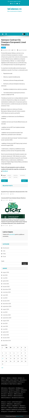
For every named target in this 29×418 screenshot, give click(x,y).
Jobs (4, 250)
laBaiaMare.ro (15, 405)
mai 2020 (5, 329)
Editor (14, 50)
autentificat (12, 234)
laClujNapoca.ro (19, 388)
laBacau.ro (9, 405)
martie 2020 (6, 334)
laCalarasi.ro (14, 8)
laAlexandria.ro (17, 403)
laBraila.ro (10, 407)
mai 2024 (5, 312)
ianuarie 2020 (6, 337)
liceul (10, 177)
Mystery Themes (19, 416)
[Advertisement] (14, 24)
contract (9, 175)
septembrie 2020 (7, 317)
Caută (2, 261)
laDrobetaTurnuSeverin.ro (18, 397)
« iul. (2, 367)
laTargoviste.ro (22, 409)
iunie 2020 (5, 326)
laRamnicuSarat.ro (18, 395)
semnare (15, 177)
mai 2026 (5, 278)
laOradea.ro (4, 395)
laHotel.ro (20, 378)
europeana (22, 175)
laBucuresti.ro (11, 388)
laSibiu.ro (3, 409)
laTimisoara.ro (4, 392)
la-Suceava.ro (4, 382)
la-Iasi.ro (9, 401)
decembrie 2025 (7, 289)
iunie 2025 (5, 295)
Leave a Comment (22, 50)
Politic (4, 253)
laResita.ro (16, 407)
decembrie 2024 (7, 303)
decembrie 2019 (7, 340)
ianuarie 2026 (6, 286)
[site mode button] (23, 34)
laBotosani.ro (4, 407)
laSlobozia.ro (15, 409)
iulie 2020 (5, 323)
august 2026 (6, 272)
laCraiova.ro (12, 390)
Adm (12, 225)
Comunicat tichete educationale (5, 180)
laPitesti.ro (10, 395)
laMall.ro (8, 380)
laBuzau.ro (11, 392)
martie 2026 (6, 283)
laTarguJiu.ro (4, 411)
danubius (15, 175)
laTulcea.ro (20, 411)
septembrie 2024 (7, 306)
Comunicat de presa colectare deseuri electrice (13, 198)
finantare (4, 177)
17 (2, 358)
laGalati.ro (18, 390)
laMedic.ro (9, 378)
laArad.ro (3, 405)
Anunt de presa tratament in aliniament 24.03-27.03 (14, 191)
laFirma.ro (16, 380)
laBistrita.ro (22, 405)
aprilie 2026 (6, 281)
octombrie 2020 (7, 315)
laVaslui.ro (4, 403)
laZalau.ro (25, 411)
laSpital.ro (14, 378)
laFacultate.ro (23, 380)
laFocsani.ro (4, 393)
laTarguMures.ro (12, 411)
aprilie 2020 (6, 332)
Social (3, 47)
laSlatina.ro (9, 409)
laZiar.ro (12, 380)
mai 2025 (5, 298)
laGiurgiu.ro (11, 393)
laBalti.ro (20, 383)
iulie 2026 (5, 275)
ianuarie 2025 (6, 300)
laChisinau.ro (21, 382)
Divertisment (6, 248)
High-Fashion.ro (13, 383)
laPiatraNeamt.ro (5, 383)
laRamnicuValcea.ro (6, 397)
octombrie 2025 (7, 292)
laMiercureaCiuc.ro (18, 393)
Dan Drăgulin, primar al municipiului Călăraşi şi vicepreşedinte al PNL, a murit (25, 180)
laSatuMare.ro (22, 407)
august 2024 (6, 309)
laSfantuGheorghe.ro (17, 401)
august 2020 (6, 320)
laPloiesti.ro (24, 390)
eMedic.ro (3, 378)
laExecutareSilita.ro (13, 382)
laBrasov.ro (4, 401)
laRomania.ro (4, 388)
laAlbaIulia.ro (10, 403)
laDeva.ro (23, 392)
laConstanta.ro (4, 390)
